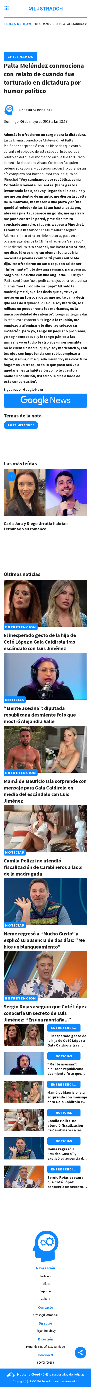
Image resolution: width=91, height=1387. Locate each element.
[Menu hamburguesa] (6, 8)
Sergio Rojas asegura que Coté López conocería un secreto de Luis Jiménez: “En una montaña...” (45, 1013)
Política (45, 1284)
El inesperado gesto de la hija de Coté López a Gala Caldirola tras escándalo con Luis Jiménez (40, 642)
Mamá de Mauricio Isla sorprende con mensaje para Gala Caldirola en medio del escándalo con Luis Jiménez (45, 791)
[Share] (80, 1353)
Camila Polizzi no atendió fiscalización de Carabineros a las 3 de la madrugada (43, 867)
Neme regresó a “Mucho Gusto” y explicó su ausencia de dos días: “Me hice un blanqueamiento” (44, 940)
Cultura (45, 1299)
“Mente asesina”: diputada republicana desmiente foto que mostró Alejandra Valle (40, 714)
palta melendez (21, 425)
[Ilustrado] (46, 8)
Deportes (45, 1291)
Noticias (14, 699)
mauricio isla (51, 24)
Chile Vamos (20, 56)
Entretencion (20, 626)
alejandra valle (77, 24)
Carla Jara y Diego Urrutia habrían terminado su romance (36, 526)
